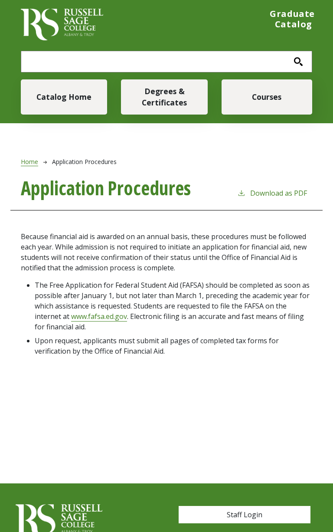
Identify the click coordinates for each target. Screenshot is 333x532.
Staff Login (244, 514)
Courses (266, 97)
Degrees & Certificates (164, 97)
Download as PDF (278, 193)
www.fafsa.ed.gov (99, 316)
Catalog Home (63, 97)
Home (29, 162)
